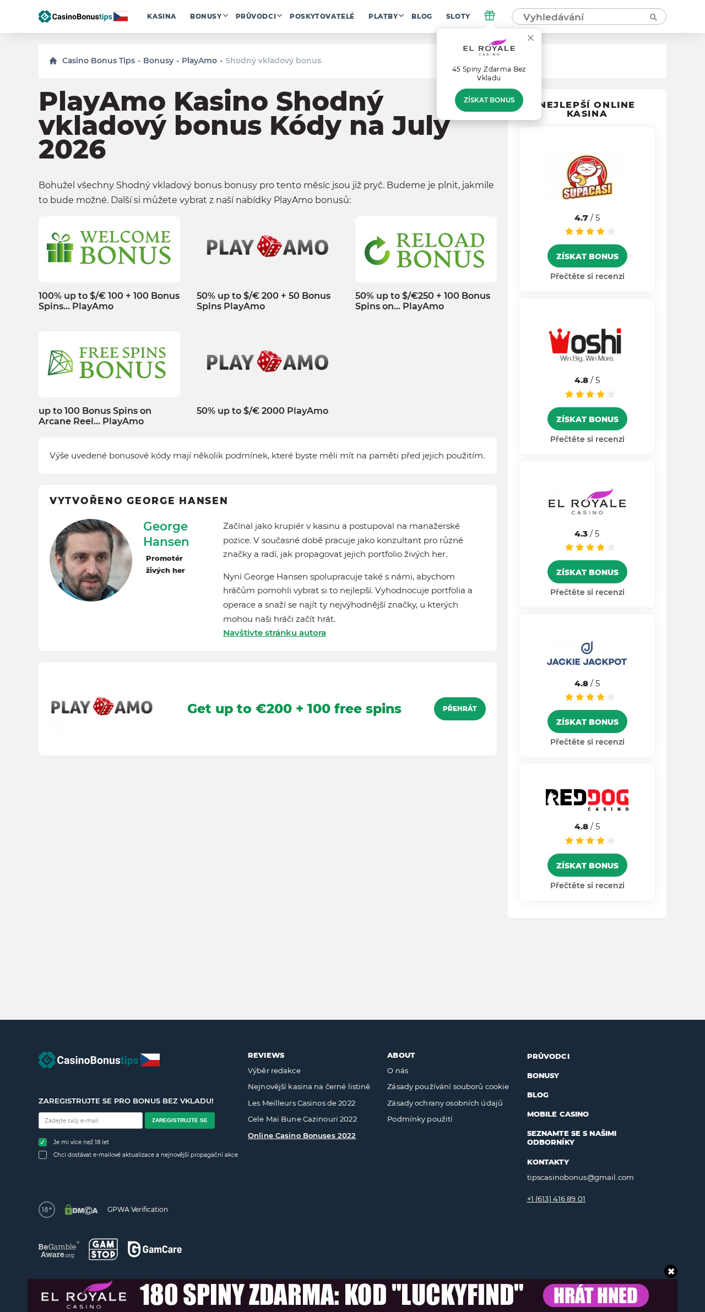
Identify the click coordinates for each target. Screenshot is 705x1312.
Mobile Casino (558, 1113)
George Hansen (166, 534)
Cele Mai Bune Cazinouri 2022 (302, 1118)
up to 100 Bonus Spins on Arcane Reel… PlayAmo (95, 416)
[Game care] (154, 1249)
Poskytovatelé (322, 16)
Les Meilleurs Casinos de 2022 (301, 1102)
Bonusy (206, 16)
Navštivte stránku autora (274, 632)
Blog (421, 16)
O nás (397, 1070)
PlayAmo (199, 60)
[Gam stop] (103, 1249)
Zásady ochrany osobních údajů (445, 1102)
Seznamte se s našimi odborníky (572, 1137)
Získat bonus (489, 100)
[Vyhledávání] (652, 16)
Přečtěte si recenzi (587, 276)
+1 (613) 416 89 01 (556, 1198)
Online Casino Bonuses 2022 (302, 1135)
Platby (383, 16)
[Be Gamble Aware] (59, 1249)
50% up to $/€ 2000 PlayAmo (262, 411)
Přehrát (460, 709)
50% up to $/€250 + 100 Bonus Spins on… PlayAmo (422, 301)
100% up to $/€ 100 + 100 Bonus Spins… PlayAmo (109, 301)
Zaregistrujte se (180, 1120)
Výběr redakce (274, 1070)
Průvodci (256, 16)
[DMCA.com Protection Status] (81, 1209)
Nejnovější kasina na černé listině (309, 1086)
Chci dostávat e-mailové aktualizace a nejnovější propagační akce (145, 1154)
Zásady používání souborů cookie (448, 1086)
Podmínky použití (420, 1118)
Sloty (458, 16)
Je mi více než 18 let (81, 1142)
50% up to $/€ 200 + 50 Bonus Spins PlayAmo (263, 301)
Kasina (161, 16)
